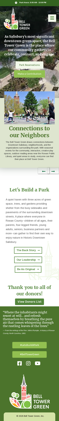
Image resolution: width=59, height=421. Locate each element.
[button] (52, 18)
